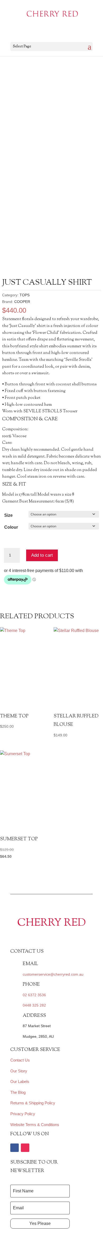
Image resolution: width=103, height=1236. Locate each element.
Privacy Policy (22, 1114)
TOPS (25, 295)
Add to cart (42, 555)
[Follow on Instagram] (25, 1147)
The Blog (18, 1092)
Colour (11, 527)
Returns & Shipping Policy (32, 1103)
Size (8, 515)
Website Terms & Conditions (34, 1124)
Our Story (18, 1071)
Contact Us (20, 1060)
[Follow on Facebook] (14, 1147)
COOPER (22, 301)
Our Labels (19, 1081)
